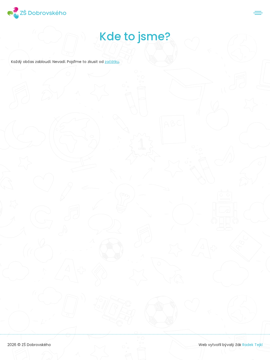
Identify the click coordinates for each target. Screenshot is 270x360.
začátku (112, 61)
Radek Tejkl (252, 344)
